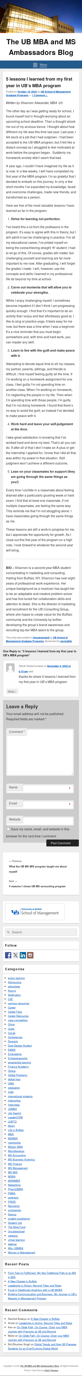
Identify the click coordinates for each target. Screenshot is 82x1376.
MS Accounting (17, 1155)
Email (13, 803)
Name (13, 787)
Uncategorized (41, 637)
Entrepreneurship (17, 1058)
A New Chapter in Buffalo (22, 1281)
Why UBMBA (15, 1248)
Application (14, 995)
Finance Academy (18, 1066)
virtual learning (16, 1240)
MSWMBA (14, 1181)
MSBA (12, 1176)
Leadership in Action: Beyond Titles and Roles (34, 1285)
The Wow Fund (16, 1227)
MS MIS (13, 1172)
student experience (19, 1218)
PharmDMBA (15, 1189)
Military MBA (15, 1147)
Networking (14, 1185)
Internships (14, 1100)
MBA (11, 1134)
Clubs (11, 1029)
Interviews (14, 1105)
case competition (18, 1020)
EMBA (12, 1050)
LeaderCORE (15, 1117)
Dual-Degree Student (20, 1045)
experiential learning (19, 1062)
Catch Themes (51, 1370)
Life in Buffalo (16, 1130)
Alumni (12, 991)
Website (14, 819)
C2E (10, 999)
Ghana (12, 1071)
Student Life (15, 1223)
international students (20, 1096)
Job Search (14, 1113)
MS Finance (15, 1164)
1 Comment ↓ (40, 95)
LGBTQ (12, 1121)
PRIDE (12, 1202)
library (11, 1126)
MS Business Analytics (21, 1159)
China (11, 1024)
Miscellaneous (16, 1151)
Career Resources (18, 1016)
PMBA (12, 1193)
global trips (14, 1079)
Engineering (14, 1054)
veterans (13, 1235)
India (11, 1092)
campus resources (18, 1003)
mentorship (14, 1142)
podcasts (13, 1197)
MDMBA (13, 1138)
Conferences (15, 1037)
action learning (16, 978)
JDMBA (12, 1109)
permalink (66, 641)
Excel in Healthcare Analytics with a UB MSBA (35, 1290)
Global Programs (17, 1075)
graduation (14, 1088)
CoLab (11, 1033)
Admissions (14, 982)
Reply (12, 691)
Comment (17, 731)
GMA (11, 1083)
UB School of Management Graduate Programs (37, 639)
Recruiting (14, 1206)
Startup (12, 1214)
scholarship (14, 1210)
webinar (12, 1244)
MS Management (18, 1168)
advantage (14, 986)
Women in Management (21, 1252)
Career (12, 1007)
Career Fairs (15, 1012)
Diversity (13, 1041)
